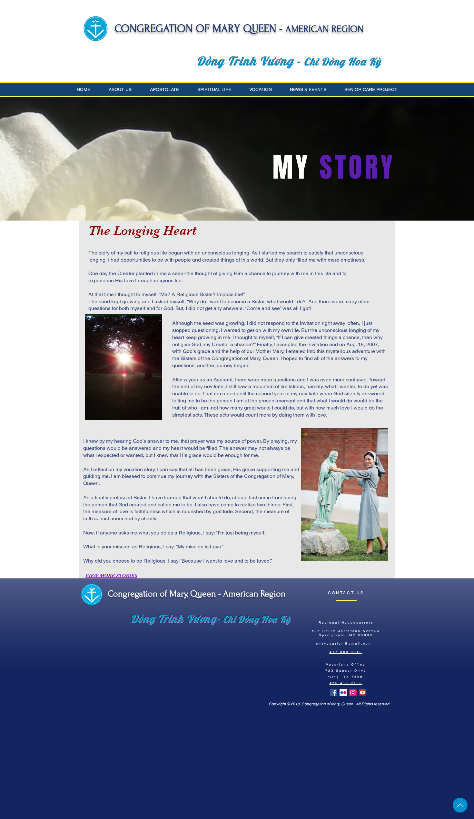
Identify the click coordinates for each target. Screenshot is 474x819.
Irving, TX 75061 (346, 677)
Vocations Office (346, 664)
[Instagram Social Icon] (353, 692)
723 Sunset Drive (346, 671)
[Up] (460, 805)
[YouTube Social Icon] (362, 692)
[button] (124, 89)
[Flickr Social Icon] (343, 692)
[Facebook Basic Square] (333, 692)
